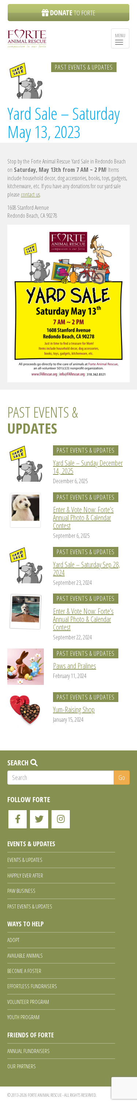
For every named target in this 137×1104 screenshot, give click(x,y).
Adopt (13, 939)
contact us (30, 194)
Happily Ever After (25, 875)
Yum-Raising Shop (74, 709)
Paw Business (21, 890)
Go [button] (121, 777)
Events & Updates (24, 859)
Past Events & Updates (84, 67)
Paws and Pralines (74, 666)
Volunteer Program (28, 1001)
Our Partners (21, 1066)
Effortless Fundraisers (32, 986)
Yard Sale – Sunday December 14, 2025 (88, 467)
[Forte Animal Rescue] (27, 38)
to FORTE (72, 12)
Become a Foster (24, 970)
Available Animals (25, 955)
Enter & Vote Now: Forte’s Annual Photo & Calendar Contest (83, 518)
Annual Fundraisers (28, 1050)
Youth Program (23, 1017)
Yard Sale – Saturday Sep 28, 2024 (86, 568)
